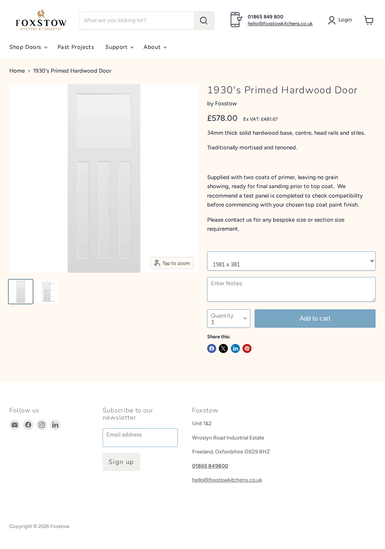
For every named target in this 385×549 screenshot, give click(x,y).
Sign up (121, 462)
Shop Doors (26, 47)
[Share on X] (223, 348)
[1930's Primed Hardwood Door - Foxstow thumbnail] (21, 292)
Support (117, 47)
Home (17, 71)
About (153, 47)
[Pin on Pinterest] (247, 348)
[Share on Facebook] (211, 348)
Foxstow (226, 103)
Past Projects (76, 47)
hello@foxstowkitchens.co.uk (280, 23)
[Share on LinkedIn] (235, 348)
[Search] (204, 20)
